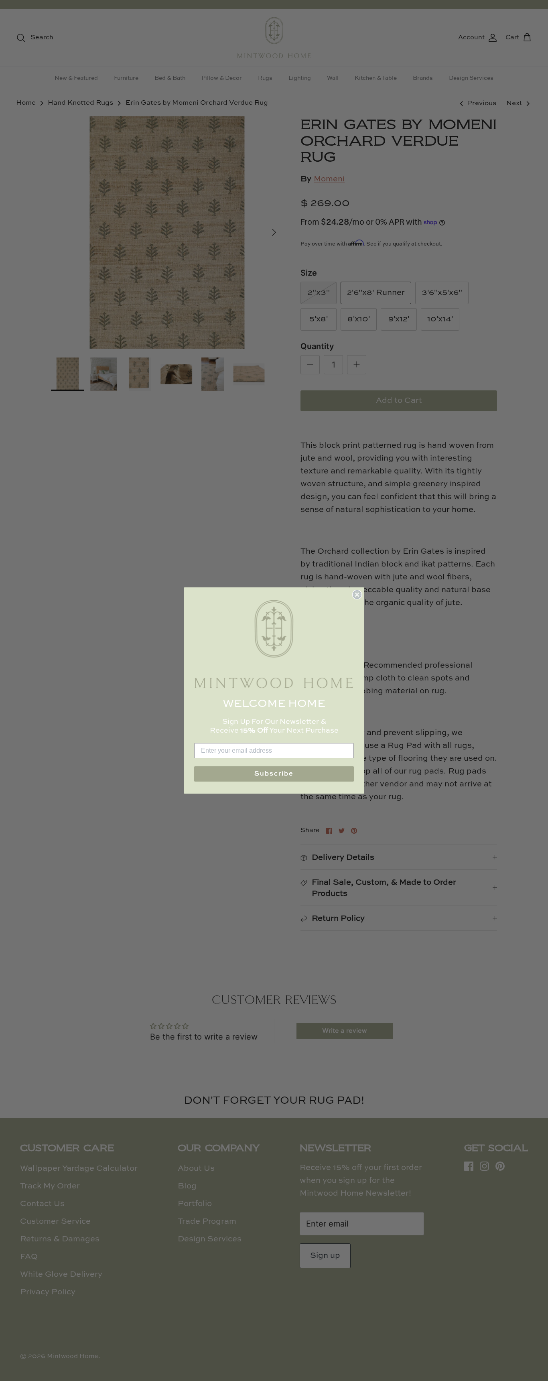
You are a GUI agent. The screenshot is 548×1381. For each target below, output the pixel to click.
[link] (274, 644)
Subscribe (274, 774)
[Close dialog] (357, 595)
